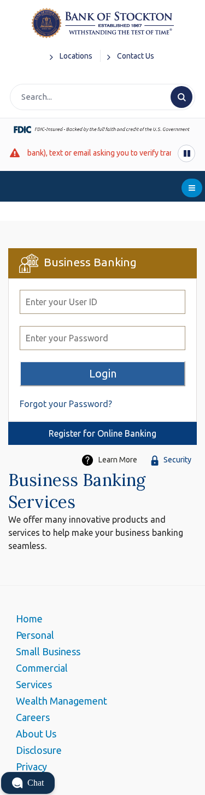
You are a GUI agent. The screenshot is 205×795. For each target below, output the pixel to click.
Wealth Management (61, 700)
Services (34, 684)
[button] (28, 783)
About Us (36, 733)
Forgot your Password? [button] (66, 404)
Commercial (42, 667)
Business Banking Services (76, 490)
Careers (33, 717)
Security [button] (177, 459)
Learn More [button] (117, 459)
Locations (76, 56)
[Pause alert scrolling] (186, 153)
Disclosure (39, 750)
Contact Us (135, 56)
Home (29, 618)
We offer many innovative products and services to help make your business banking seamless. (95, 532)
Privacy (31, 766)
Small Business (48, 651)
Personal (35, 635)
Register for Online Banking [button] (102, 433)
